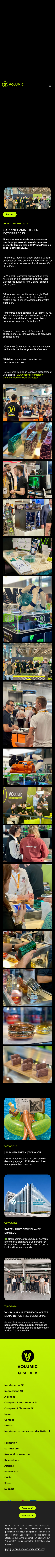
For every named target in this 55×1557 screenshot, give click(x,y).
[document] (27, 778)
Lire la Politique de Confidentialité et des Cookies (24, 1550)
